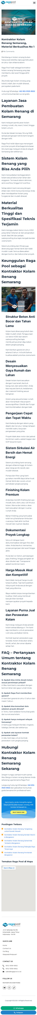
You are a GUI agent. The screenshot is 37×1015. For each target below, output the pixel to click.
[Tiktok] (14, 987)
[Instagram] (9, 987)
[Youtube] (4, 987)
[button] (34, 2)
